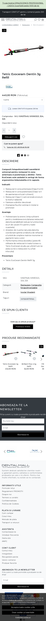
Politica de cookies (16, 600)
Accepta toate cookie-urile (23, 607)
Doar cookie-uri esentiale (23, 612)
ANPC (4, 541)
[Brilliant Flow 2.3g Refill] (29, 353)
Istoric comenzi (9, 560)
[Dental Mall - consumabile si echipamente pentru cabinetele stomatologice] (16, 19)
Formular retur (8, 488)
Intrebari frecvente (10, 535)
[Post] (22, 155)
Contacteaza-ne (9, 532)
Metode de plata (9, 519)
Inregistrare (7, 554)
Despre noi (7, 494)
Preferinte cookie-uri (23, 617)
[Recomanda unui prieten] (28, 155)
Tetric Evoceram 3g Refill (10, 365)
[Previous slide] (4, 452)
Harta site (6, 538)
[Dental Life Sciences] (35, 456)
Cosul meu (6, 516)
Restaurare (26, 25)
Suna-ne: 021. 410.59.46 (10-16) (18, 147)
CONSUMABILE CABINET (10, 25)
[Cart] (43, 19)
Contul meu (7, 551)
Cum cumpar (7, 513)
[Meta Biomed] (11, 456)
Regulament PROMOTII (12, 491)
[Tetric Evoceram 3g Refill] (10, 353)
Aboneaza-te (23, 435)
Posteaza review (23, 327)
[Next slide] (41, 359)
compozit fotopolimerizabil (32, 299)
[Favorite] (39, 19)
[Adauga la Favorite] (24, 137)
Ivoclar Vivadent (28, 292)
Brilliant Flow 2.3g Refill (29, 365)
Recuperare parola (10, 557)
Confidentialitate (9, 501)
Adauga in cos (11, 137)
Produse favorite (9, 563)
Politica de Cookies (10, 504)
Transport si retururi (10, 523)
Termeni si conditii (10, 498)
